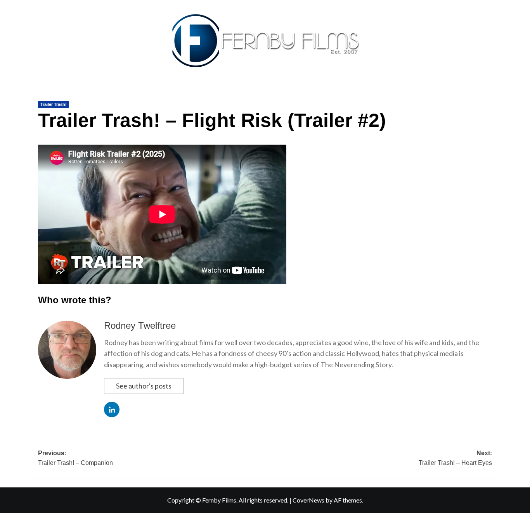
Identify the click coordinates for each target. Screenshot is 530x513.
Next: (455, 458)
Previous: (75, 458)
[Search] (493, 91)
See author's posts (143, 386)
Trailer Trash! (53, 104)
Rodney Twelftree (140, 325)
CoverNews (308, 500)
